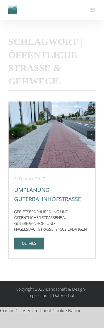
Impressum (38, 295)
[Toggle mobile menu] (93, 10)
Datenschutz (65, 295)
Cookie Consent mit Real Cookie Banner (41, 310)
